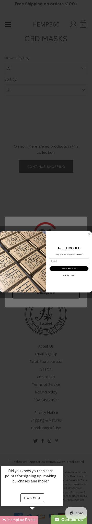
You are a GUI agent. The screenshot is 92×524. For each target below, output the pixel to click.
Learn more (32, 498)
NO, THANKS (69, 275)
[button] (38, 520)
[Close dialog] (89, 234)
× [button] (61, 462)
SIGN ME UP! (69, 269)
